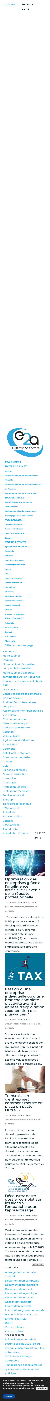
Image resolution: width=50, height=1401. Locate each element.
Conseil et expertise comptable (18, 502)
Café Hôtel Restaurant (14, 560)
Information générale (18, 1306)
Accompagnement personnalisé (19, 516)
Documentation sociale (19, 1297)
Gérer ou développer (14, 529)
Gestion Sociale (11, 507)
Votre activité (16, 542)
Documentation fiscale (16, 1024)
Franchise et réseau (13, 578)
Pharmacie (9, 592)
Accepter (8, 1396)
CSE (6, 574)
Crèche (8, 569)
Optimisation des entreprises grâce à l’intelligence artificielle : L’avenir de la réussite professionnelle (22, 888)
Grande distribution (13, 583)
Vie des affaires (14, 1327)
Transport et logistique (15, 614)
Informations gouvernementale (24, 1310)
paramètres (42, 1388)
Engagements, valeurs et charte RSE (20, 493)
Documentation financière (21, 1284)
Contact (9, 4)
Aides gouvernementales (20, 1272)
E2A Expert (13, 462)
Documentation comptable (22, 1280)
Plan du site (10, 641)
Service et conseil (12, 605)
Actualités (9, 623)
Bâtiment (9, 556)
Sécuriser (9, 538)
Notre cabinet (16, 466)
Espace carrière (11, 627)
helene (12, 902)
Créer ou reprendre (13, 524)
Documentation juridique (21, 1293)
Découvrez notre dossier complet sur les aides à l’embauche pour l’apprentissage (23, 1203)
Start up (8, 610)
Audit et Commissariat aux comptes (20, 511)
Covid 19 (10, 1276)
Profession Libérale (13, 596)
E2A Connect (14, 618)
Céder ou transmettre (14, 533)
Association (10, 551)
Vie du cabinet (14, 1331)
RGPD (9, 1323)
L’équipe (8, 471)
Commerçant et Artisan (15, 565)
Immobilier (10, 587)
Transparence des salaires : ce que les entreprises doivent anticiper (23, 1369)
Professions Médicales (14, 601)
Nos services (14, 497)
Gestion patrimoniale (18, 1301)
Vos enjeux (13, 519)
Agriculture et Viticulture (16, 547)
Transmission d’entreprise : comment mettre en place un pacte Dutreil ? (24, 1102)
